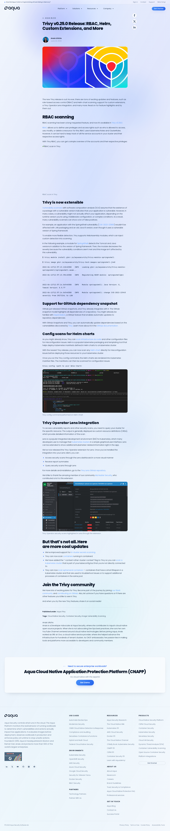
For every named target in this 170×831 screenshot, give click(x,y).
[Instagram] (29, 767)
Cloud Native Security (56, 616)
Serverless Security (146, 736)
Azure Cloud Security (77, 767)
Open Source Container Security (152, 752)
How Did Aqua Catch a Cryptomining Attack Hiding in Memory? (28, 2)
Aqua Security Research (117, 720)
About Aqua (112, 771)
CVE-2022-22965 (106, 224)
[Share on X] (134, 21)
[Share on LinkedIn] (134, 27)
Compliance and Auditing (79, 732)
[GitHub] (23, 767)
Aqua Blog (50, 18)
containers (68, 556)
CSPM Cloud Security (147, 724)
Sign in (135, 2)
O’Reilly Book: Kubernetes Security (120, 744)
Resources (91, 8)
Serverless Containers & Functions (83, 736)
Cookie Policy (145, 825)
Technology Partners (77, 794)
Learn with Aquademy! (116, 760)
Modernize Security (77, 724)
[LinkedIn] (7, 767)
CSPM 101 (110, 752)
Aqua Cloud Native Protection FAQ (121, 791)
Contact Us (111, 810)
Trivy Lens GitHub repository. (93, 470)
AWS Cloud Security (115, 732)
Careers (110, 779)
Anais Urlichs (56, 38)
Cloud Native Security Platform (151, 720)
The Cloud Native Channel (117, 740)
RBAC (44, 127)
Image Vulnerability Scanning (94, 616)
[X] (12, 767)
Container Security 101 (116, 756)
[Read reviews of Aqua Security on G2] (35, 756)
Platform (61, 8)
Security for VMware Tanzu (80, 775)
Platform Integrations (147, 756)
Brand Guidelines (114, 783)
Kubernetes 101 (113, 728)
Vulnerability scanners (52, 207)
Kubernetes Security (77, 755)
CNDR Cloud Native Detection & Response (86, 728)
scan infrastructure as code (88, 339)
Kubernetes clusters (81, 442)
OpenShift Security (76, 759)
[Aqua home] (12, 9)
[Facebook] (34, 767)
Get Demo (85, 682)
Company (107, 8)
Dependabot (59, 315)
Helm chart (95, 350)
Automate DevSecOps (78, 720)
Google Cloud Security (78, 771)
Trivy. (70, 325)
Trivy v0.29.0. (117, 122)
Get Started (158, 9)
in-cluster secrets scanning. (83, 552)
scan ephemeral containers (70, 570)
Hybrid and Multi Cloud (78, 740)
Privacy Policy (124, 825)
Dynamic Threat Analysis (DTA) (151, 744)
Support (152, 2)
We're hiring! (161, 2)
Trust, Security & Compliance (118, 787)
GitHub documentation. (107, 325)
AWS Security (74, 763)
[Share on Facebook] (134, 15)
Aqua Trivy (61, 611)
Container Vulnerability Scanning (152, 748)
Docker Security (75, 779)
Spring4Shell (82, 243)
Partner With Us (75, 798)
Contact (143, 2)
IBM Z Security (74, 783)
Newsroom (111, 775)
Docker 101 (111, 736)
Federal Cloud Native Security (81, 744)
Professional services (115, 795)
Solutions (76, 8)
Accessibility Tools (158, 825)
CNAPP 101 (111, 748)
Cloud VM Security (146, 740)
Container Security (73, 616)
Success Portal (113, 814)
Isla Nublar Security (103, 475)
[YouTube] (18, 767)
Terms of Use (134, 825)
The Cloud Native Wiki (115, 724)
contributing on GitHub (67, 593)
